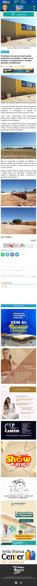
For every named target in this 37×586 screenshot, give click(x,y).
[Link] (19, 276)
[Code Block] (17, 276)
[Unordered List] (13, 276)
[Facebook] (16, 583)
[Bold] (2, 276)
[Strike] (9, 276)
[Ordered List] (11, 276)
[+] (23, 275)
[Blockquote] (15, 276)
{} (21, 275)
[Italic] (5, 276)
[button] (34, 6)
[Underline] (7, 276)
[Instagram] (21, 583)
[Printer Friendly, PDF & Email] (33, 240)
